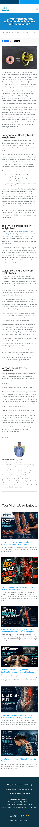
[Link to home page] (6, 8)
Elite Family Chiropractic (8, 32)
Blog (18, 32)
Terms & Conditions (11, 789)
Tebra (27, 820)
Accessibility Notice (15, 794)
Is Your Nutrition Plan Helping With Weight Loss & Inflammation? (19, 33)
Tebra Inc (19, 785)
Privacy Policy (28, 785)
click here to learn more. (9, 262)
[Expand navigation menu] (37, 8)
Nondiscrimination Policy (26, 789)
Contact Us (26, 794)
